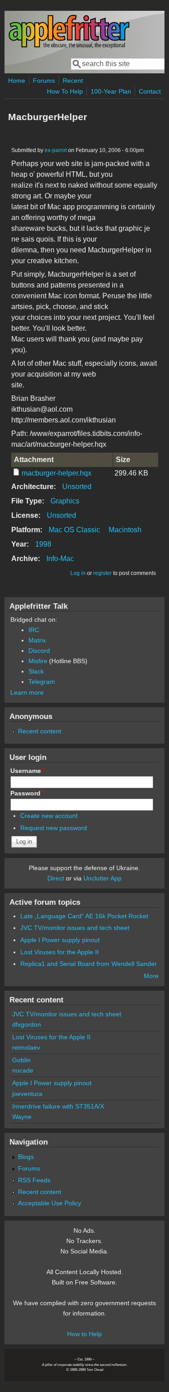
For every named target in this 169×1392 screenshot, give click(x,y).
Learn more (27, 692)
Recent (73, 80)
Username (27, 770)
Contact (150, 91)
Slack (36, 671)
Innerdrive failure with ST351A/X (58, 1106)
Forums (44, 80)
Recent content (39, 731)
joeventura (27, 1093)
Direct (55, 878)
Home (16, 80)
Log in (78, 573)
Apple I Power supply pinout (60, 939)
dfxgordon (26, 1024)
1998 (43, 544)
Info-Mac (60, 558)
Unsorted (76, 486)
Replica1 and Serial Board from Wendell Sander (88, 963)
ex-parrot (56, 150)
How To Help (65, 91)
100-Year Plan (111, 91)
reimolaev (26, 1047)
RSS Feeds (34, 1180)
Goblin (21, 1060)
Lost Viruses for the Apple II (59, 952)
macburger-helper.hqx (56, 473)
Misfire (37, 661)
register (102, 573)
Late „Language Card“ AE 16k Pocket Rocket (84, 916)
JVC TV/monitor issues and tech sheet (74, 927)
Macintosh (125, 530)
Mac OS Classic (74, 530)
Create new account (49, 815)
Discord (39, 650)
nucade (22, 1070)
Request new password (53, 827)
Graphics (64, 501)
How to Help (84, 1334)
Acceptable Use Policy (49, 1203)
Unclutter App (102, 878)
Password (27, 793)
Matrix (37, 640)
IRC (33, 629)
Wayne (22, 1116)
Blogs (26, 1156)
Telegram (41, 681)
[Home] (69, 46)
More (151, 975)
